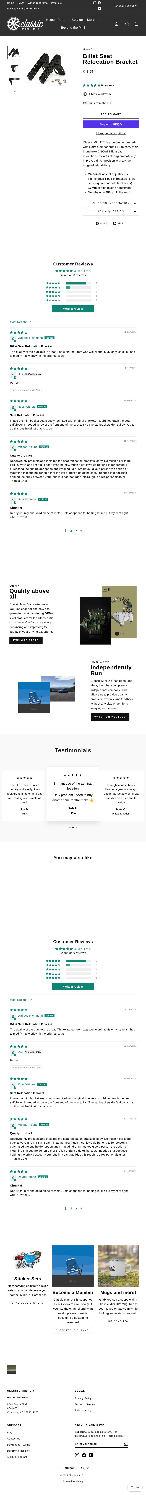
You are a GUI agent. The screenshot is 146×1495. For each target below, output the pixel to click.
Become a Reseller (18, 1450)
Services (78, 20)
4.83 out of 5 (82, 271)
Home (10, 2)
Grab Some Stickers (28, 1303)
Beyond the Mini (73, 27)
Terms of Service (85, 1404)
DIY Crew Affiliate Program (23, 8)
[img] (18, 332)
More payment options (111, 133)
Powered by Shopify (73, 1481)
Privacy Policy (83, 1398)
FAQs (21, 2)
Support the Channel (73, 1330)
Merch (92, 20)
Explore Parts (26, 640)
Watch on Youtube (110, 717)
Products (56, 2)
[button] (92, 85)
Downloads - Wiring (18, 1444)
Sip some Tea (118, 1321)
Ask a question (111, 211)
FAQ (9, 1432)
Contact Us (13, 1438)
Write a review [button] (73, 308)
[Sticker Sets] (27, 1259)
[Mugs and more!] (118, 1266)
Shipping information (111, 203)
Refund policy (83, 1410)
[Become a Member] (73, 1266)
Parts (62, 20)
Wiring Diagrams (38, 2)
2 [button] (71, 530)
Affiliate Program (17, 1456)
